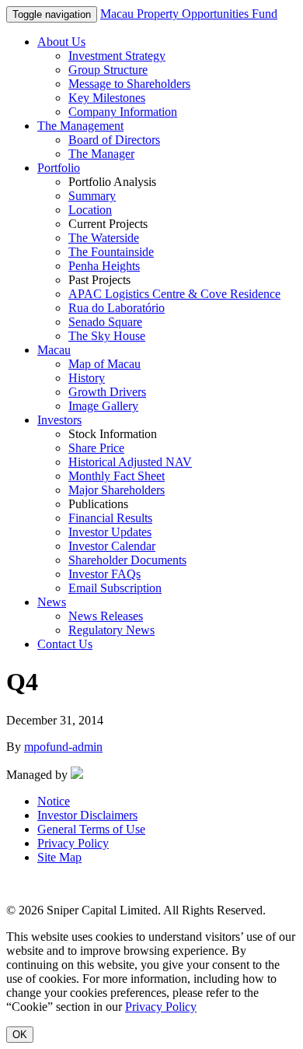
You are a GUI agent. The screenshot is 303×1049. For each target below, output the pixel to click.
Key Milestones (106, 97)
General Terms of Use (91, 829)
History (86, 377)
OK (19, 1034)
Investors (59, 419)
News (51, 602)
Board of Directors (114, 139)
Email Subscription (115, 588)
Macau (54, 349)
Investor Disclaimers (87, 815)
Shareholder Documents (127, 560)
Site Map (59, 857)
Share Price (96, 447)
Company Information (122, 111)
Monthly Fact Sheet (116, 475)
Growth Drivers (107, 391)
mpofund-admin (63, 746)
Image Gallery (103, 405)
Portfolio (58, 167)
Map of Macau (104, 363)
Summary (92, 195)
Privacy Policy (73, 843)
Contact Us (64, 644)
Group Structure (108, 69)
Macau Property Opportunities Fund (188, 13)
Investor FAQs (104, 574)
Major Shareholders (116, 489)
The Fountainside (111, 251)
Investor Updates (110, 532)
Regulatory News (111, 630)
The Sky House (106, 335)
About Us (61, 41)
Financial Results (110, 517)
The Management (80, 125)
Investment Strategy (116, 55)
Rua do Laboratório (116, 307)
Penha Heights (104, 265)
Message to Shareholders (129, 83)
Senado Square (105, 321)
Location (90, 209)
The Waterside (103, 237)
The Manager (101, 153)
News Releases (105, 616)
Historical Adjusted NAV (130, 461)
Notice (53, 801)
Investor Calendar (111, 546)
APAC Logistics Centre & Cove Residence (174, 293)
